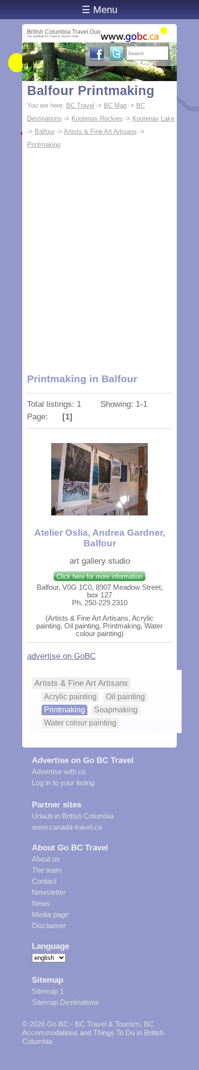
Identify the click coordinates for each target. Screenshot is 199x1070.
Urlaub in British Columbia (73, 816)
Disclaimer (49, 925)
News (41, 903)
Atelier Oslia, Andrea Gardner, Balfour (99, 538)
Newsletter (49, 892)
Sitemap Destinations (65, 1002)
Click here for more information (99, 576)
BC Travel (80, 105)
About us (46, 859)
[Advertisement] (99, 255)
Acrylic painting (70, 697)
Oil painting (125, 697)
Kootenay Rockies (97, 118)
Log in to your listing (63, 782)
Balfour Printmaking (91, 90)
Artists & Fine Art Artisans (100, 131)
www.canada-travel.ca (67, 827)
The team (47, 870)
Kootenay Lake (153, 118)
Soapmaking (116, 710)
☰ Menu (99, 9)
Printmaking (43, 144)
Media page (50, 914)
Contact (44, 881)
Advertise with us (59, 771)
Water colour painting (80, 723)
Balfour (45, 131)
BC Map (115, 105)
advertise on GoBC (61, 656)
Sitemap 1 (48, 991)
